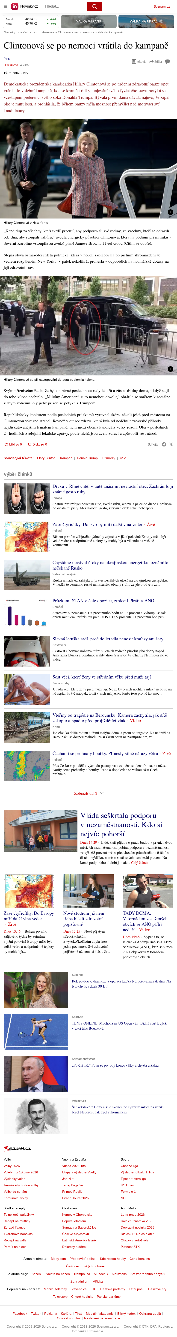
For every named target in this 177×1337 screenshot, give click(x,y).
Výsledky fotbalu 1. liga (137, 1172)
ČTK (7, 59)
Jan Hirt (68, 1179)
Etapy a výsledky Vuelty (79, 1172)
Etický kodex (126, 1313)
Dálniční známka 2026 (137, 1221)
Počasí (57, 530)
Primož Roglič (72, 1191)
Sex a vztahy (61, 683)
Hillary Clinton (45, 458)
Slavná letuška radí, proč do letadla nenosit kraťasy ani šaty (108, 639)
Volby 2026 (12, 1166)
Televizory (60, 1296)
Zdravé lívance (14, 1227)
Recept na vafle (15, 1240)
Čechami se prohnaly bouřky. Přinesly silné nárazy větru (105, 753)
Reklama (50, 1313)
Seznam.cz (162, 6)
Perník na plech (15, 1247)
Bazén (36, 1274)
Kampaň (66, 458)
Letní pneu (137, 1289)
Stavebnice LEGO (84, 1289)
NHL (124, 1198)
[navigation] (5, 6)
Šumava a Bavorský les (79, 1227)
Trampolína (82, 1274)
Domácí (58, 607)
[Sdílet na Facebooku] (164, 444)
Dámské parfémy (112, 1289)
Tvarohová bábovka (18, 1234)
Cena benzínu (140, 1258)
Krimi (56, 727)
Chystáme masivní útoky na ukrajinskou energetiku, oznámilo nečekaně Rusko (110, 565)
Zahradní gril (80, 1281)
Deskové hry (157, 1289)
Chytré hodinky (82, 1296)
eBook (141, 61)
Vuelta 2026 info (74, 1166)
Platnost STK (130, 1247)
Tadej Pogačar (72, 1185)
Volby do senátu (15, 1191)
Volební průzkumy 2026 (21, 1172)
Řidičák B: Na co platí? (137, 1234)
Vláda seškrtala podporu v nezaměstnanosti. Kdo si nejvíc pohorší (121, 824)
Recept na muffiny (17, 1221)
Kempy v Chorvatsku (77, 1214)
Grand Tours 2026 (75, 1198)
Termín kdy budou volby (21, 1185)
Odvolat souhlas (68, 1318)
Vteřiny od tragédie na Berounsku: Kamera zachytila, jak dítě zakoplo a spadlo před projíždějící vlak (110, 718)
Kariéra (66, 1313)
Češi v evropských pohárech (86, 1266)
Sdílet (158, 61)
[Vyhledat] (94, 6)
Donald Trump (87, 458)
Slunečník (101, 1274)
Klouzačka (119, 1274)
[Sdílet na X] (171, 444)
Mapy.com (58, 1258)
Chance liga (129, 1166)
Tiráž (78, 1313)
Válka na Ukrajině (64, 574)
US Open (127, 1185)
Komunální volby (16, 1198)
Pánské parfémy (109, 1296)
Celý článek (139, 862)
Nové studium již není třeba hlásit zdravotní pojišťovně (83, 918)
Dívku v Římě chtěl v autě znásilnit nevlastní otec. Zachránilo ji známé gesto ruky (113, 489)
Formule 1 (128, 1191)
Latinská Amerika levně (79, 1240)
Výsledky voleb (14, 1179)
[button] (88, 169)
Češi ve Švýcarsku (75, 1234)
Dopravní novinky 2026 (137, 1227)
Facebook (20, 1313)
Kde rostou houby (113, 1258)
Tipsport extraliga (133, 1179)
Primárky (108, 458)
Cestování (59, 645)
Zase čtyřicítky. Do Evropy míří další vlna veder (97, 524)
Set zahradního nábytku (147, 1274)
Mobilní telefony (55, 1289)
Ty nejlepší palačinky (19, 1214)
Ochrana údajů (150, 1313)
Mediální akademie (100, 1313)
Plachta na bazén (57, 1274)
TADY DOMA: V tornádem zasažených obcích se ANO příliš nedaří (145, 921)
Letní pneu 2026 (133, 1214)
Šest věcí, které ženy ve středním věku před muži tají (102, 677)
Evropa (57, 498)
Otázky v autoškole (134, 1240)
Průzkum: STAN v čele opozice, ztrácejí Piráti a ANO (103, 600)
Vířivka (98, 1281)
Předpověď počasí (83, 1258)
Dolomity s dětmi (74, 1247)
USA (123, 458)
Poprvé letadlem (74, 1221)
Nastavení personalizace (102, 1318)
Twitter (36, 1313)
